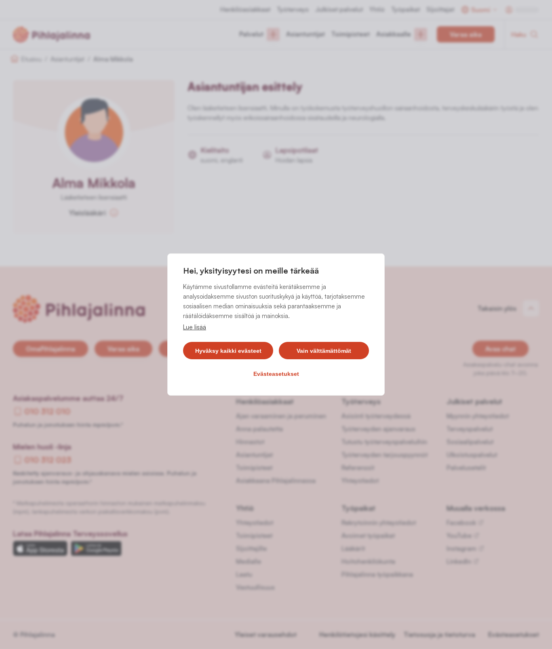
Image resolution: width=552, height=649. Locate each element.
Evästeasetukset (276, 374)
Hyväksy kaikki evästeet (228, 351)
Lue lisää (194, 327)
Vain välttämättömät (324, 351)
